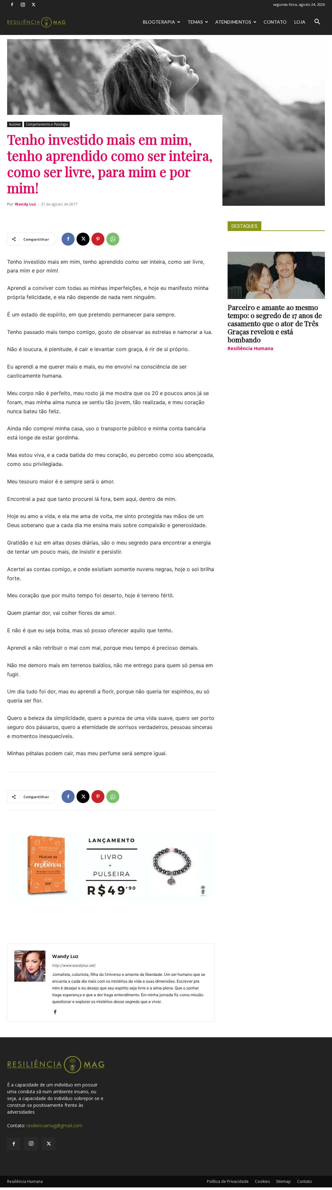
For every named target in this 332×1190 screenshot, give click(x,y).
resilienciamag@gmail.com (54, 1125)
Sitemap (283, 1181)
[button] (317, 22)
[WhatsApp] (112, 239)
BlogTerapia (159, 22)
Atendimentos (233, 22)
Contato (275, 22)
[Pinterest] (97, 239)
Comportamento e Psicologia (47, 124)
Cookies (262, 1181)
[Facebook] (12, 4)
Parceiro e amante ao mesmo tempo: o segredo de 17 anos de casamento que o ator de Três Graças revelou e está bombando (275, 323)
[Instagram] (23, 4)
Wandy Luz (25, 204)
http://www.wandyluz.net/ (74, 965)
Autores (14, 124)
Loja (299, 22)
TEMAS (195, 22)
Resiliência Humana (250, 348)
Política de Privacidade (228, 1181)
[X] (33, 4)
